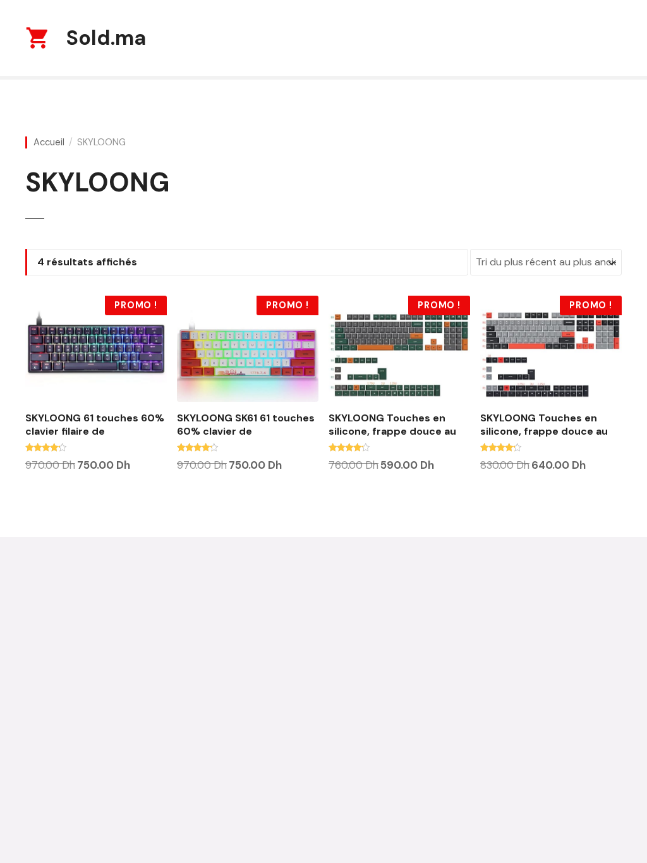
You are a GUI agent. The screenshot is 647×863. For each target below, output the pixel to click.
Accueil (48, 142)
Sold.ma (106, 38)
